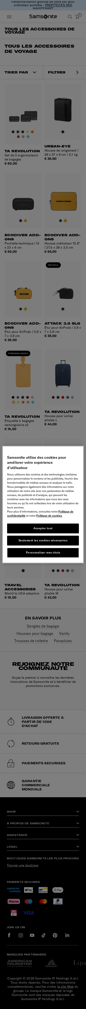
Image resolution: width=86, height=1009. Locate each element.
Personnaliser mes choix (43, 552)
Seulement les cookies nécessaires (43, 540)
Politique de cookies (49, 515)
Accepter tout (43, 528)
